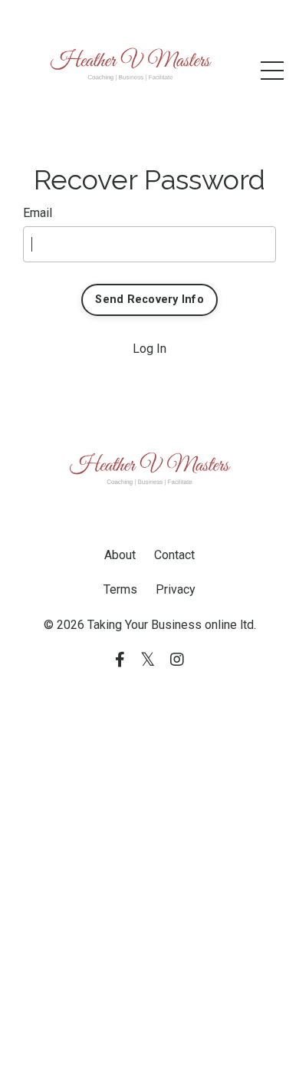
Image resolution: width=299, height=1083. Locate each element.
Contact (174, 555)
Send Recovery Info (149, 299)
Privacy (176, 589)
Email (37, 213)
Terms (120, 589)
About (120, 555)
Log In (149, 348)
